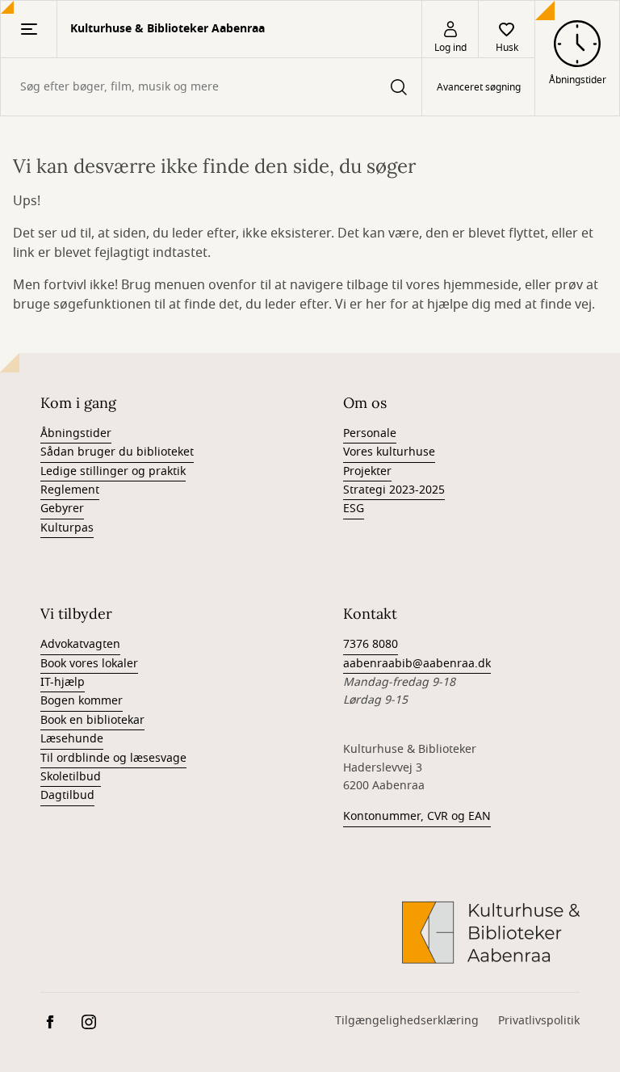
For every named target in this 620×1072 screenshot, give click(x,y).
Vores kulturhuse (389, 452)
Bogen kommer (81, 700)
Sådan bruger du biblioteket (117, 452)
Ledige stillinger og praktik (113, 471)
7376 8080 (370, 644)
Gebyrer (62, 508)
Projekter (367, 471)
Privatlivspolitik (539, 1020)
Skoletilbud (70, 776)
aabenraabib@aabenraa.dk (417, 663)
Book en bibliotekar (92, 720)
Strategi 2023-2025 (394, 489)
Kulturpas (67, 527)
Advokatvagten (80, 644)
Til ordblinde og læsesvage (113, 758)
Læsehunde (71, 738)
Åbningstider (75, 433)
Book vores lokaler (89, 663)
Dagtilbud (67, 795)
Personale (369, 433)
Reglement (69, 489)
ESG (353, 508)
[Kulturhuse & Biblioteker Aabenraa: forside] (491, 932)
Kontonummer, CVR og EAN (417, 816)
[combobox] (211, 87)
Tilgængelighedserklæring (407, 1020)
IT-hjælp (62, 682)
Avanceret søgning (479, 87)
